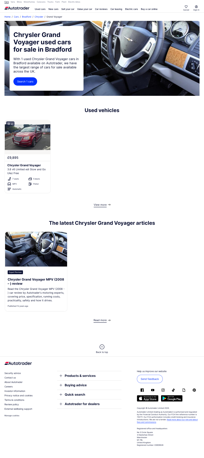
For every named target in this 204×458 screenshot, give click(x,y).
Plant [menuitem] (64, 2)
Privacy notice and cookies (18, 395)
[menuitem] (40, 9)
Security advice (12, 373)
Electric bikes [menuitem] (74, 2)
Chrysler (39, 16)
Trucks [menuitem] (50, 2)
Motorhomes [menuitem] (29, 2)
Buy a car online (149, 9)
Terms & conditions (14, 400)
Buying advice (76, 385)
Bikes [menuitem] (19, 2)
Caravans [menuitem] (41, 2)
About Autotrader (13, 382)
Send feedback (150, 379)
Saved (186, 10)
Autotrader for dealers (82, 404)
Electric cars (131, 9)
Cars (16, 16)
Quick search (75, 394)
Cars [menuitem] (6, 2)
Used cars (40, 9)
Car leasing (116, 9)
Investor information (14, 391)
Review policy (11, 404)
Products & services (80, 376)
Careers (8, 386)
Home (7, 16)
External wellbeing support (18, 408)
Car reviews (101, 9)
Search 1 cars (25, 81)
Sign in (196, 10)
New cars (53, 9)
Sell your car (67, 9)
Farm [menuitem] (57, 2)
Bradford (26, 16)
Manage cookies (11, 415)
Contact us (10, 377)
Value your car (84, 9)
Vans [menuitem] (13, 2)
